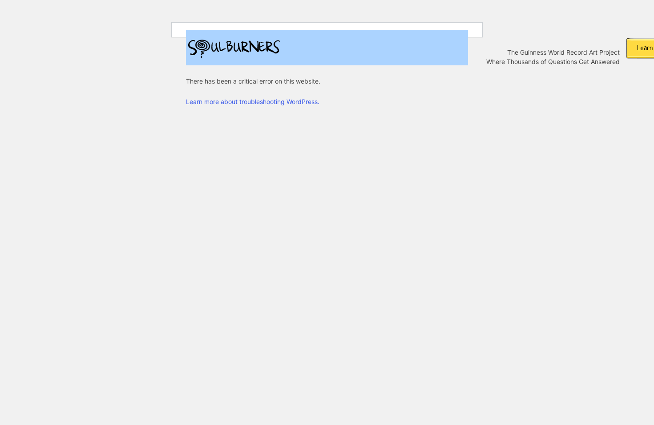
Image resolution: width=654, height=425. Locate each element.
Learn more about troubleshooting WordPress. (252, 101)
